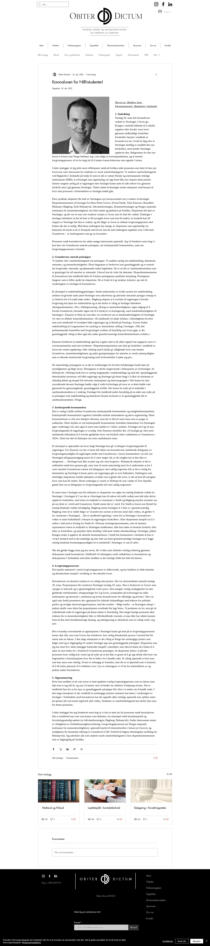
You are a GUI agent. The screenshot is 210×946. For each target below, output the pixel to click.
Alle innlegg (43, 54)
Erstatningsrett (104, 54)
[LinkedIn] (170, 4)
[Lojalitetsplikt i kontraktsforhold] (105, 791)
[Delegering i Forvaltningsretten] (151, 791)
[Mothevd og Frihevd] (58, 791)
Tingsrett (119, 54)
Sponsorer (151, 906)
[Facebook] (163, 4)
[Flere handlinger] (156, 74)
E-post (77, 922)
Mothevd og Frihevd (52, 807)
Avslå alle (182, 941)
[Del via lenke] (74, 749)
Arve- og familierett (72, 54)
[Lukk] (206, 941)
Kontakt (149, 918)
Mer (155, 54)
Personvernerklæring (31, 942)
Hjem (148, 875)
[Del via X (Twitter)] (60, 749)
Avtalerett (89, 54)
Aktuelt (56, 54)
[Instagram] (156, 4)
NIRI (146, 54)
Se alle (169, 774)
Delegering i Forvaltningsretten (150, 807)
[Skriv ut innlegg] (81, 749)
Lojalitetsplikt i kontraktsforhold (104, 807)
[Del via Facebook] (53, 749)
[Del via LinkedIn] (67, 749)
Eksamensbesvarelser (156, 900)
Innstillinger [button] (168, 941)
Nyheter (149, 881)
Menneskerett (133, 54)
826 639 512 (55, 882)
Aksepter (197, 941)
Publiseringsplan (153, 887)
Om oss (150, 912)
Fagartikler (151, 894)
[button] (55, 45)
